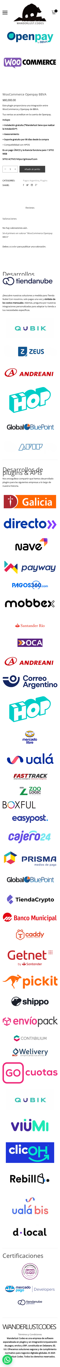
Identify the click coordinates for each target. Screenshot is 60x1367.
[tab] (30, 208)
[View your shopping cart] (53, 12)
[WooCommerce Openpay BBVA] (23, 185)
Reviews (30, 207)
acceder (13, 246)
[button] (7, 1360)
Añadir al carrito (32, 169)
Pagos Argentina (31, 180)
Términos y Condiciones (30, 1334)
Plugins (43, 180)
